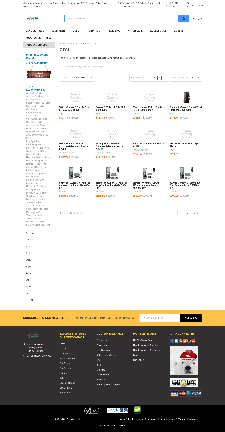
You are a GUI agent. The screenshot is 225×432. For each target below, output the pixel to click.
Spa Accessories (68, 358)
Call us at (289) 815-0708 (39, 356)
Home (63, 344)
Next (196, 213)
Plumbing (114, 30)
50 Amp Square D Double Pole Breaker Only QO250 (74, 108)
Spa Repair (138, 360)
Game (28, 273)
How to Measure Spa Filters (146, 345)
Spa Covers (65, 368)
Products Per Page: (181, 77)
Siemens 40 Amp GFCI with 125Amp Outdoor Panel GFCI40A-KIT (146, 185)
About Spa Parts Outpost (109, 384)
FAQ (99, 360)
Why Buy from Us (105, 374)
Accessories (158, 30)
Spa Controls (35, 30)
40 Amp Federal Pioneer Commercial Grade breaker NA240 (110, 146)
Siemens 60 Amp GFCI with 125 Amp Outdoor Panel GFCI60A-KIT (74, 185)
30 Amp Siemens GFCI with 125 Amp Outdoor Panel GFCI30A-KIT (185, 185)
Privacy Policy (103, 345)
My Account (65, 353)
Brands (136, 355)
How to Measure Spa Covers (147, 350)
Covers (179, 30)
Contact (193, 419)
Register (199, 5)
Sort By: (65, 77)
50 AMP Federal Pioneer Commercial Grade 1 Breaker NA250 (74, 146)
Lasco (28, 293)
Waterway (30, 233)
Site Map (101, 370)
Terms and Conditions (144, 419)
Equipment (58, 30)
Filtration (93, 30)
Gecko (29, 260)
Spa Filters (65, 363)
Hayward (30, 266)
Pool (28, 246)
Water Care (135, 30)
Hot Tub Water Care (142, 340)
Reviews (101, 379)
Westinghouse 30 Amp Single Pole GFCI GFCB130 (147, 108)
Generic (29, 239)
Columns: (135, 77)
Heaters (63, 373)
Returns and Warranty (107, 355)
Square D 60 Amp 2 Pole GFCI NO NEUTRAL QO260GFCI (186, 108)
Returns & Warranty (177, 419)
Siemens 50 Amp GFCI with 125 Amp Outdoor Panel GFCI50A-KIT (111, 185)
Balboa (29, 253)
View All (29, 300)
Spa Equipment (67, 383)
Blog (99, 365)
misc (49, 37)
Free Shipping (103, 350)
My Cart (63, 348)
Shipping (161, 419)
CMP (28, 280)
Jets (76, 30)
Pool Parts (33, 37)
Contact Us (102, 340)
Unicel (28, 286)
